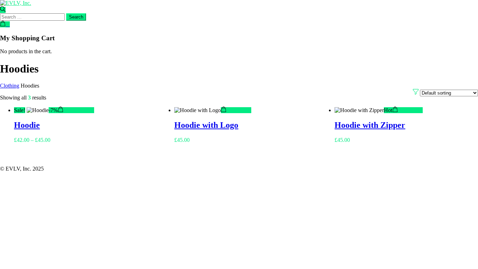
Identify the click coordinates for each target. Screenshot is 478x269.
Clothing (9, 86)
